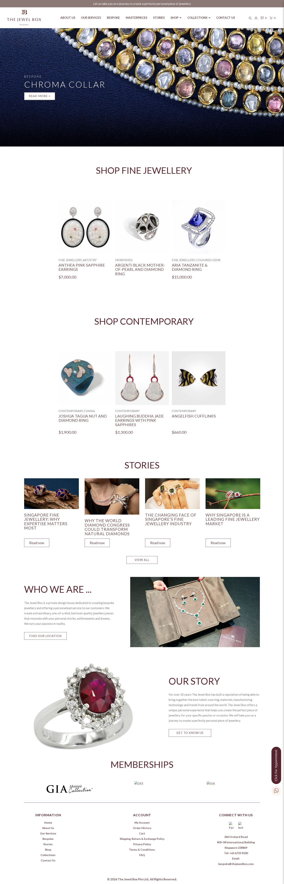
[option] (85, 243)
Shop (48, 849)
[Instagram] (240, 826)
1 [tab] (142, 799)
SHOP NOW (244, 107)
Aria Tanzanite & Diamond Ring (189, 267)
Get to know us (189, 732)
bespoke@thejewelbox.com (236, 863)
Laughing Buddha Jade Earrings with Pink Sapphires (139, 420)
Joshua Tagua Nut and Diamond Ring (83, 418)
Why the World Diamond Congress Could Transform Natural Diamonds (107, 527)
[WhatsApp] (276, 790)
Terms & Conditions (142, 849)
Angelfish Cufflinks (194, 416)
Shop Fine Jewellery (144, 170)
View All (142, 559)
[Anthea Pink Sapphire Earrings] (85, 227)
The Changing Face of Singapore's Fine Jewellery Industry (170, 519)
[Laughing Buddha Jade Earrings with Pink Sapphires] (142, 378)
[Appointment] (276, 764)
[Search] (250, 18)
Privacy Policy (142, 844)
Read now (36, 543)
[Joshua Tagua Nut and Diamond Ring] (85, 378)
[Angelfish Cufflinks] (198, 378)
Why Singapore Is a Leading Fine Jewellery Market (233, 519)
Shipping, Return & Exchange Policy (142, 838)
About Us (48, 828)
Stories (48, 844)
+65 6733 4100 (239, 853)
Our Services (48, 833)
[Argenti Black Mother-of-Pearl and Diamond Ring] (142, 227)
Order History (142, 828)
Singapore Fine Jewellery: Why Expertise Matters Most (45, 521)
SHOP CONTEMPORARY (144, 321)
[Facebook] (231, 826)
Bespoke (48, 838)
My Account (142, 822)
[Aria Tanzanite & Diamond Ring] (198, 227)
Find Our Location (45, 636)
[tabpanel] (51, 511)
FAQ (142, 855)
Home (48, 822)
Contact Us (48, 860)
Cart (142, 833)
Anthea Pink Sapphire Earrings (82, 267)
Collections (48, 855)
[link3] (142, 87)
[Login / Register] (256, 17)
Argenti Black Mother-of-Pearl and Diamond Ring (140, 269)
